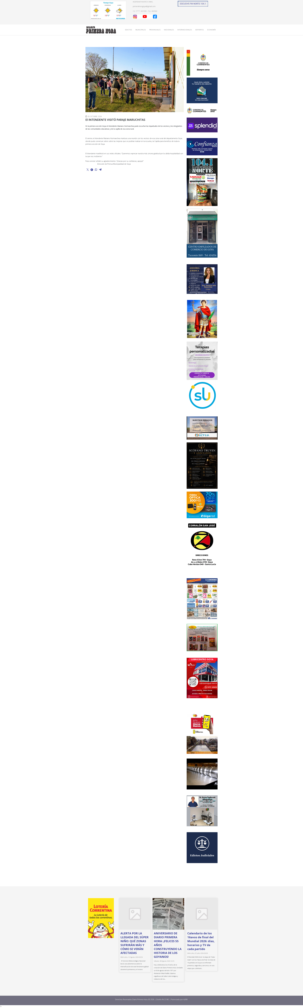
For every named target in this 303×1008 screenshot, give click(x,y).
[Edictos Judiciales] (202, 847)
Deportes (199, 30)
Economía (211, 30)
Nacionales (169, 30)
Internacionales (184, 30)
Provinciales (154, 30)
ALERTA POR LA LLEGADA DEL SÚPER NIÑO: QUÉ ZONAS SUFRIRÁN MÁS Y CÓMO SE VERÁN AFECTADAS (134, 943)
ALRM (185, 999)
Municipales (141, 30)
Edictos (128, 30)
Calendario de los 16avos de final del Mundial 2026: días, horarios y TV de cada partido (201, 941)
